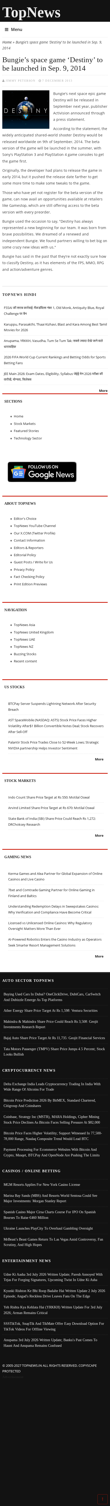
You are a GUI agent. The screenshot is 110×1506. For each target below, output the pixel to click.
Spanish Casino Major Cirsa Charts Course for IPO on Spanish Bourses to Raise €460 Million (50, 1215)
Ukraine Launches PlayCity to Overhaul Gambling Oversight (48, 1228)
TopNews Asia (24, 624)
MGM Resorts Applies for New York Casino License (42, 1184)
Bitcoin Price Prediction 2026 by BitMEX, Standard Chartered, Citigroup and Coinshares (50, 1103)
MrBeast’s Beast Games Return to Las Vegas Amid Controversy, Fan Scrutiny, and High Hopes (53, 1242)
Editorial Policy (25, 555)
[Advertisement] (55, 1438)
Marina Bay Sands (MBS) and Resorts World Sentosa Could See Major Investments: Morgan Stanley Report (50, 1198)
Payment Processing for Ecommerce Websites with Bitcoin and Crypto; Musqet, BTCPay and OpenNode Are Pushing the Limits (52, 1152)
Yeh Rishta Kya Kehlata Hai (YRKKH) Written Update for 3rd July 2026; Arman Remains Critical (53, 1310)
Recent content (25, 661)
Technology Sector (28, 438)
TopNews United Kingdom (34, 632)
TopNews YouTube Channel (35, 525)
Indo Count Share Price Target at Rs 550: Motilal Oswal (49, 797)
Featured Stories (26, 430)
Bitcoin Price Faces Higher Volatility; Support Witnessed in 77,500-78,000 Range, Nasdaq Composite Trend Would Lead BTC (53, 1136)
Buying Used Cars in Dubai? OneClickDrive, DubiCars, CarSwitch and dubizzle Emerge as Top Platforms (52, 997)
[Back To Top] (102, 1499)
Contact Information (29, 540)
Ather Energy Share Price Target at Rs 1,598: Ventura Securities (50, 1010)
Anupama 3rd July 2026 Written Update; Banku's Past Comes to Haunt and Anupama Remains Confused (50, 1343)
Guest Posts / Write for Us (33, 562)
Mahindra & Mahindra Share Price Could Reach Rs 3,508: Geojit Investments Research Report (51, 1024)
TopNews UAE (24, 639)
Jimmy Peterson (20, 80)
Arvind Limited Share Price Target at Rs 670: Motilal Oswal (51, 807)
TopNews (31, 12)
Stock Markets (25, 423)
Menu (16, 29)
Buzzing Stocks (25, 654)
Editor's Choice (25, 518)
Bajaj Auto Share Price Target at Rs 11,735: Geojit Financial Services (54, 1038)
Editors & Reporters (28, 547)
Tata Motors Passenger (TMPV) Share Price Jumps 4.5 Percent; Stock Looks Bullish (54, 1052)
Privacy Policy (24, 569)
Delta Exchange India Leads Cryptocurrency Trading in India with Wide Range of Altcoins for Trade (52, 1087)
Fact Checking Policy (29, 576)
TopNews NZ (23, 646)
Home (7, 42)
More (103, 390)
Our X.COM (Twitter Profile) (34, 533)
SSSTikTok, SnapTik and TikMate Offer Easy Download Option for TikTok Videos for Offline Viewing (54, 1326)
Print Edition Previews (30, 584)
